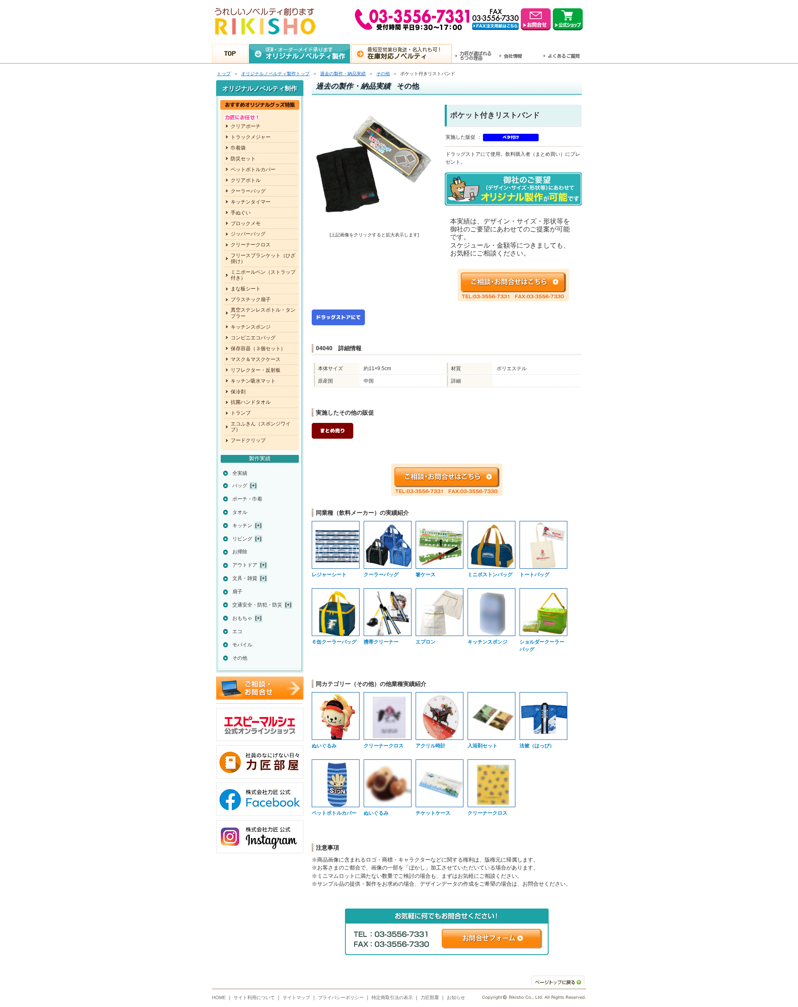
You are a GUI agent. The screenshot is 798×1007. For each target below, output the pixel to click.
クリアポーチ (246, 126)
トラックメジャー (251, 137)
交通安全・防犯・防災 (257, 605)
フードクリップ (248, 440)
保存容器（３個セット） (258, 348)
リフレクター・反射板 (256, 370)
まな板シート (246, 289)
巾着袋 (238, 148)
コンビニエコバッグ (253, 338)
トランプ (241, 413)
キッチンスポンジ (251, 327)
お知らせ (456, 997)
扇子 (237, 591)
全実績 (239, 473)
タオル (239, 512)
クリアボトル (246, 180)
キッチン (242, 525)
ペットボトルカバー (253, 169)
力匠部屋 (430, 997)
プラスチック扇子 (251, 299)
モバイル (242, 645)
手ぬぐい (241, 213)
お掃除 (239, 552)
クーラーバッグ (248, 191)
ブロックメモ (246, 223)
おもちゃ (242, 618)
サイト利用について (254, 997)
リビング (242, 539)
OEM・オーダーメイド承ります (305, 53)
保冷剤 (238, 392)
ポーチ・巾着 (247, 499)
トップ (224, 73)
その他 (383, 73)
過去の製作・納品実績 (343, 73)
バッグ (239, 486)
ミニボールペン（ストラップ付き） (263, 275)
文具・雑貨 (244, 578)
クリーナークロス (251, 245)
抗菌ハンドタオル (251, 402)
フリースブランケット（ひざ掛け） (263, 258)
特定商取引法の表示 (392, 997)
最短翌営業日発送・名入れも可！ (404, 53)
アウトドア (244, 565)
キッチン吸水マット (253, 381)
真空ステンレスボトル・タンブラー (263, 313)
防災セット (243, 159)
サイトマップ (296, 997)
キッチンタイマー (251, 202)
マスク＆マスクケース (256, 359)
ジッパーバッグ (248, 234)
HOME (219, 997)
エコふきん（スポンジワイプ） (261, 426)
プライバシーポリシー (341, 997)
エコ (237, 631)
